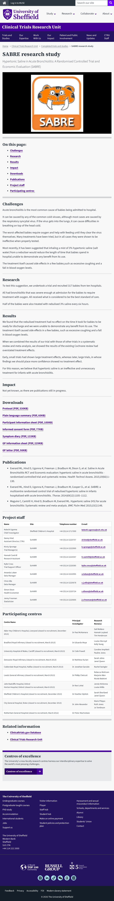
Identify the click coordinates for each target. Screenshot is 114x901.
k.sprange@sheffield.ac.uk (93, 547)
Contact (80, 826)
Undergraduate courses (13, 800)
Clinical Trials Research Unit (31, 27)
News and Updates (91, 36)
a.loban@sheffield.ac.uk (92, 574)
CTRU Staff (107, 36)
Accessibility (32, 890)
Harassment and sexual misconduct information (88, 802)
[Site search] (111, 3)
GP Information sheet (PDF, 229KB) (23, 443)
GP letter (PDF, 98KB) (15, 450)
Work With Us (37, 36)
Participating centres (22, 191)
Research (15, 156)
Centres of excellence (19, 771)
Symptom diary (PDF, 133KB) (19, 436)
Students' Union (84, 821)
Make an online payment (51, 818)
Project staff (17, 185)
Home (5, 46)
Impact (14, 168)
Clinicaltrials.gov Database (25, 732)
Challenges (16, 150)
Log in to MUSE (18, 3)
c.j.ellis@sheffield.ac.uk (92, 582)
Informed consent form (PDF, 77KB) (23, 429)
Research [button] (67, 13)
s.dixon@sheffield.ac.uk (92, 591)
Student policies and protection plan (54, 825)
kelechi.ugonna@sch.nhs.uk (94, 529)
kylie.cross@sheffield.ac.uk (94, 565)
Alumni (80, 812)
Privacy (20, 890)
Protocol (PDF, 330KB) (15, 408)
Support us (7, 827)
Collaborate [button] (87, 13)
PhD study (7, 809)
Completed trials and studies (54, 46)
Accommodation (10, 814)
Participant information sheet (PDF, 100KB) (28, 422)
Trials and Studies (7, 36)
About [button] (106, 13)
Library (80, 817)
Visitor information (48, 800)
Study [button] (49, 13)
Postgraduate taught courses (16, 805)
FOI (42, 890)
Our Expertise (23, 36)
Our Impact (50, 36)
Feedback (9, 890)
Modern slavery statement (59, 890)
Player (43, 805)
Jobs (5, 823)
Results (14, 162)
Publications (17, 179)
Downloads (16, 173)
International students (13, 818)
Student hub (45, 814)
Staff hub (44, 809)
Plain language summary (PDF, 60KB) (24, 415)
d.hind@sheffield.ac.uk (92, 539)
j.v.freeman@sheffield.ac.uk (94, 599)
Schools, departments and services (93, 808)
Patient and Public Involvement (69, 36)
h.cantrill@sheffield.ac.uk (93, 557)
